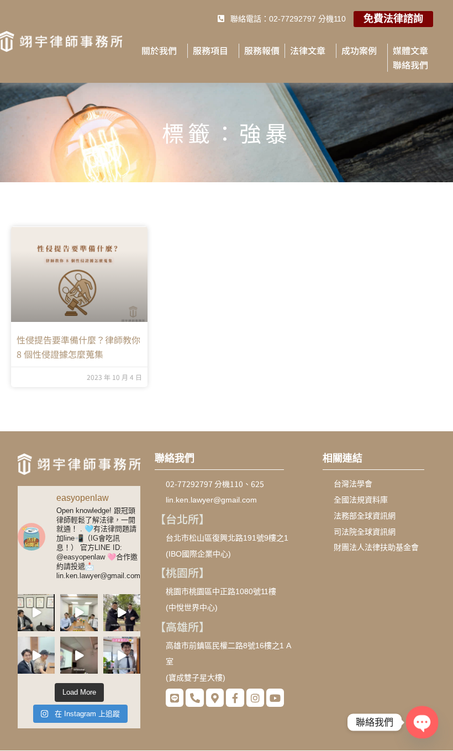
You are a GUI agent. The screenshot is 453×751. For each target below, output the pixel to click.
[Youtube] (275, 697)
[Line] (174, 697)
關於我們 (159, 50)
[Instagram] (255, 697)
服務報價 (262, 50)
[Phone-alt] (194, 697)
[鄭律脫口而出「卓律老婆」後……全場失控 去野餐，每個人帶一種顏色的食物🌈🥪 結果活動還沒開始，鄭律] (121, 612)
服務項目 (210, 50)
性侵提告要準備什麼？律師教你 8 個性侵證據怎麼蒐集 (78, 347)
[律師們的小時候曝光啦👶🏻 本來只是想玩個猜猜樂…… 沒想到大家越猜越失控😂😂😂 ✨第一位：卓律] (78, 655)
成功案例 (359, 50)
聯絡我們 (410, 64)
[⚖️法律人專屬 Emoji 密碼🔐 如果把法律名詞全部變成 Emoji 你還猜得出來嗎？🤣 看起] (78, 612)
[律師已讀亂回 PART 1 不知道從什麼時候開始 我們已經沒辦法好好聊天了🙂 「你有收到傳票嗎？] (36, 655)
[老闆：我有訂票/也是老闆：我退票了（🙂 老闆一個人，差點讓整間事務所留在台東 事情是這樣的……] (121, 655)
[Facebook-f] (235, 697)
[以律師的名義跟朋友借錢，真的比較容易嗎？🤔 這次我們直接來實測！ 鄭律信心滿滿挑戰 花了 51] (36, 612)
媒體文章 (410, 50)
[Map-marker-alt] (215, 697)
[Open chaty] (422, 722)
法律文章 (307, 50)
